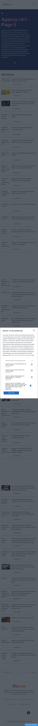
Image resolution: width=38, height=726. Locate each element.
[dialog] (19, 363)
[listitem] (19, 360)
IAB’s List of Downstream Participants (21, 355)
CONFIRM (11, 393)
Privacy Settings (32, 724)
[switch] (31, 364)
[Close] (34, 331)
